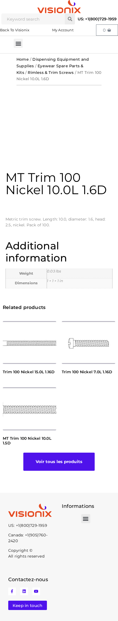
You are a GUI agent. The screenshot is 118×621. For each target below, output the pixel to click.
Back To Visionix (14, 30)
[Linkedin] (24, 591)
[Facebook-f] (12, 591)
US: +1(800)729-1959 (97, 18)
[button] (18, 43)
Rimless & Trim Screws (51, 72)
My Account (63, 30)
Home (22, 59)
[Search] (70, 18)
